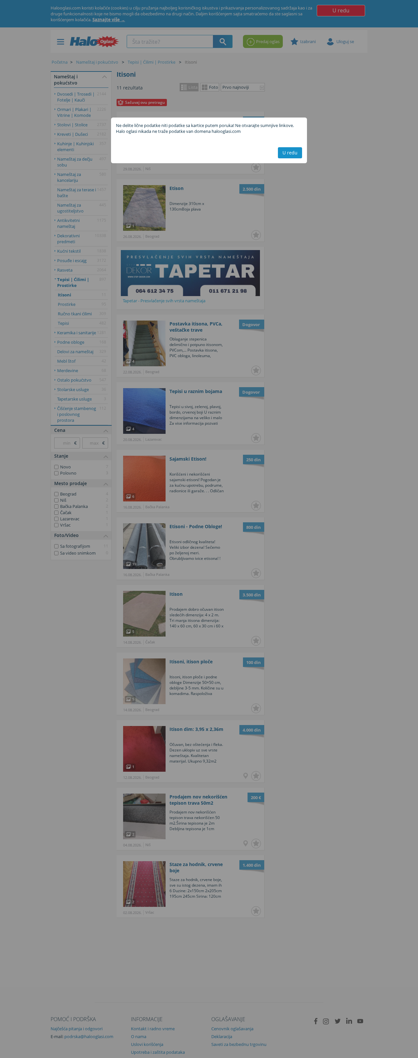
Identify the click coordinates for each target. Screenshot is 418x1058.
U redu (289, 153)
